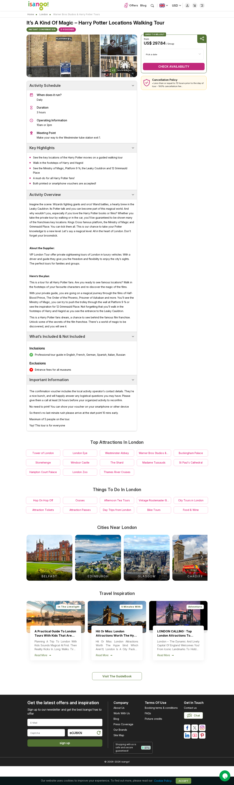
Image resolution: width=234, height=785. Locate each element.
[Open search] (152, 5)
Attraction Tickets (43, 509)
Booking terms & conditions (161, 707)
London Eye (80, 453)
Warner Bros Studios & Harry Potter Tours (155, 453)
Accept (183, 780)
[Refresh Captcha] (98, 733)
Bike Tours (154, 509)
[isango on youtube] (194, 735)
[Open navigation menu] (202, 5)
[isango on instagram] (202, 728)
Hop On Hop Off (43, 500)
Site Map (119, 735)
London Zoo (80, 472)
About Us (119, 707)
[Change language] (163, 5)
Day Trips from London (117, 509)
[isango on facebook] (187, 728)
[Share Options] (201, 39)
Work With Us (122, 713)
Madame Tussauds (153, 462)
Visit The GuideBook (117, 676)
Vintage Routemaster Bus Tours (155, 500)
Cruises (80, 500)
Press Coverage (123, 724)
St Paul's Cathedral (191, 462)
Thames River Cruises (117, 472)
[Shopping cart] (194, 5)
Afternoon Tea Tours (117, 500)
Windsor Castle (80, 462)
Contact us (190, 707)
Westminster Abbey (117, 453)
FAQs (148, 713)
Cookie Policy (162, 780)
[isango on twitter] (194, 728)
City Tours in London (191, 500)
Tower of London (43, 453)
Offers (133, 5)
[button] (202, 557)
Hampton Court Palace (43, 472)
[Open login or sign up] (187, 5)
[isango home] (42, 5)
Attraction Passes (79, 509)
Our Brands (120, 729)
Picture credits (153, 718)
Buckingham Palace (191, 453)
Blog (143, 5)
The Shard (116, 462)
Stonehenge (43, 462)
